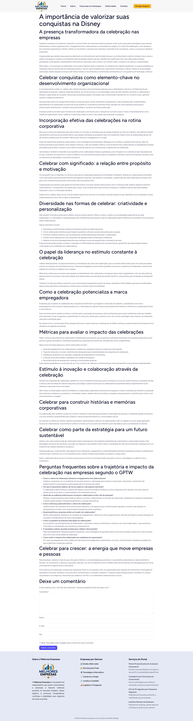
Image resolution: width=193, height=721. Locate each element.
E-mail (42, 626)
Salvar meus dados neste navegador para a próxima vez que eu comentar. (67, 643)
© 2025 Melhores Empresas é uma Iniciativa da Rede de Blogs (96, 718)
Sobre (73, 6)
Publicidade (110, 6)
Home (63, 6)
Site (40, 634)
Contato (124, 6)
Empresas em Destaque (90, 6)
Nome (42, 617)
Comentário (44, 592)
